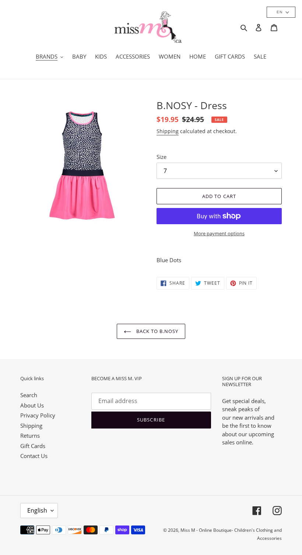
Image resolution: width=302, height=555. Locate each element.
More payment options (219, 233)
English (37, 510)
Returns (30, 435)
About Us (32, 405)
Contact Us (34, 455)
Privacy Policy (37, 415)
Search (28, 395)
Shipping (168, 131)
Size (161, 156)
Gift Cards (32, 446)
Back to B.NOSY (157, 331)
